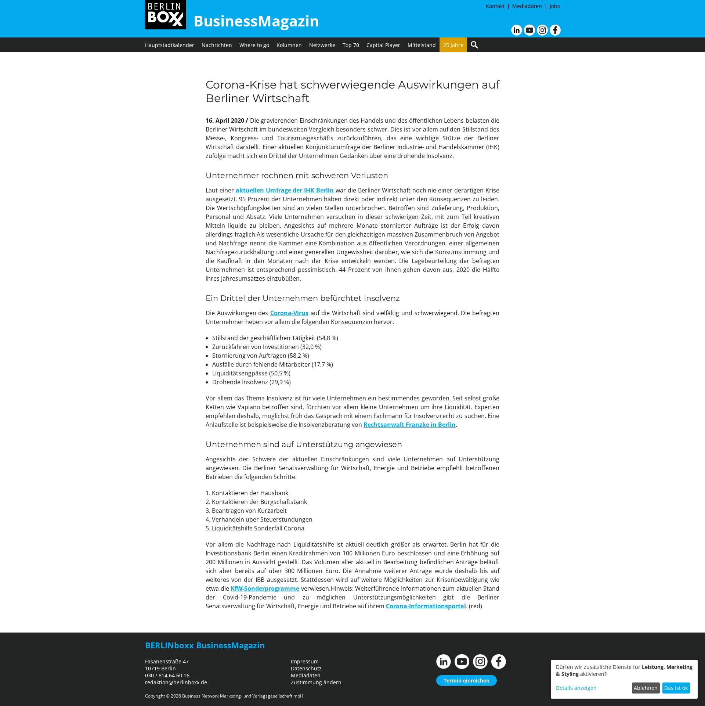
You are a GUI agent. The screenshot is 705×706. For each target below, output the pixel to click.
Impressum (305, 661)
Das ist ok (676, 687)
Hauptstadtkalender (169, 45)
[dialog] (624, 679)
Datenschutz (306, 668)
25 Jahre (453, 45)
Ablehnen (646, 687)
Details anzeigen (576, 687)
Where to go (254, 45)
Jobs (555, 6)
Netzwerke (322, 45)
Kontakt (495, 6)
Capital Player (383, 45)
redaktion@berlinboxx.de (176, 682)
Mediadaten (527, 6)
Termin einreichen (466, 680)
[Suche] (474, 44)
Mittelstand (422, 45)
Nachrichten (217, 45)
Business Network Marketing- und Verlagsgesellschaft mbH (242, 696)
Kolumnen (289, 45)
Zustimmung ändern (316, 682)
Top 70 (351, 45)
